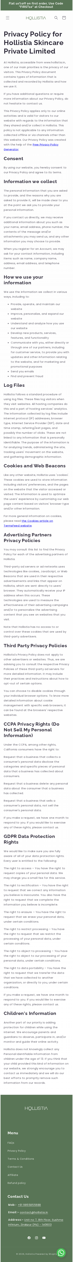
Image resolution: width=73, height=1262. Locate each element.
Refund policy (17, 1183)
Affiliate (13, 1175)
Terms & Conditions (21, 1159)
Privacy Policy (17, 1151)
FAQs (11, 1143)
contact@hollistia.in (34, 1212)
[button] (8, 18)
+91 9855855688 (29, 1205)
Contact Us (15, 1167)
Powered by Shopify (46, 1254)
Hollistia (30, 1254)
